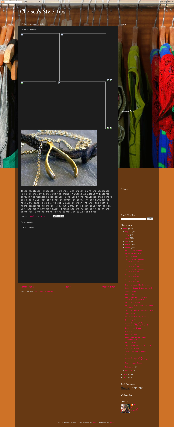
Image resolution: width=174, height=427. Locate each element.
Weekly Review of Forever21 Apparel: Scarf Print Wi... (138, 359)
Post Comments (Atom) (43, 292)
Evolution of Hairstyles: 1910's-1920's (136, 281)
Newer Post (27, 287)
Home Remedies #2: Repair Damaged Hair (136, 338)
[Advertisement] (135, 90)
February (129, 367)
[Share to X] (58, 216)
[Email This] (54, 216)
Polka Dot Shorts (132, 302)
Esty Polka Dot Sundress (136, 352)
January (129, 370)
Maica (95, 422)
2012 (125, 374)
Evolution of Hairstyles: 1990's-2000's (136, 261)
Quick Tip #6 (130, 342)
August (128, 232)
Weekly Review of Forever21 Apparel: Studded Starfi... (138, 298)
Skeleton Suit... (132, 257)
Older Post (108, 287)
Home (68, 287)
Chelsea (137, 405)
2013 (125, 229)
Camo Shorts (130, 314)
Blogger (113, 422)
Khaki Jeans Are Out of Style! (138, 346)
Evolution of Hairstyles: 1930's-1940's (136, 276)
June (127, 238)
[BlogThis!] (56, 216)
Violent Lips (130, 291)
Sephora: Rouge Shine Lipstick (138, 288)
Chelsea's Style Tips (42, 11)
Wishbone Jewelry (132, 349)
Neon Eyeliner (131, 334)
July (127, 235)
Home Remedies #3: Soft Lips (137, 285)
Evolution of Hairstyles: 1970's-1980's (136, 266)
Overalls (128, 331)
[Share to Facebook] (60, 216)
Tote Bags (129, 355)
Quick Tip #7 (130, 320)
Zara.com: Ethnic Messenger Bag (139, 311)
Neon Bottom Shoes (133, 328)
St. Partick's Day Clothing (137, 317)
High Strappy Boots (133, 363)
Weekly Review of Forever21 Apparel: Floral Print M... (138, 324)
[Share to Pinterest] (63, 216)
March (128, 248)
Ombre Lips (129, 294)
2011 (125, 377)
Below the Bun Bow (133, 253)
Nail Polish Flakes (133, 250)
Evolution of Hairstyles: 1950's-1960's (136, 271)
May (127, 241)
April (128, 245)
